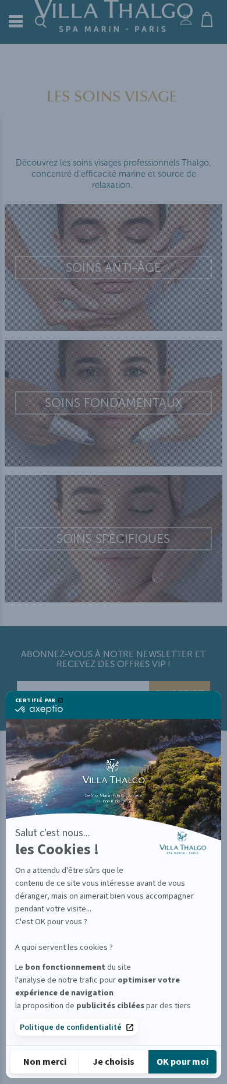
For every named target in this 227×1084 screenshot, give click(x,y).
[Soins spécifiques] (114, 538)
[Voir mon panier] (211, 18)
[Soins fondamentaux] (114, 403)
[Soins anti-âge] (114, 267)
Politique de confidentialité (71, 1027)
